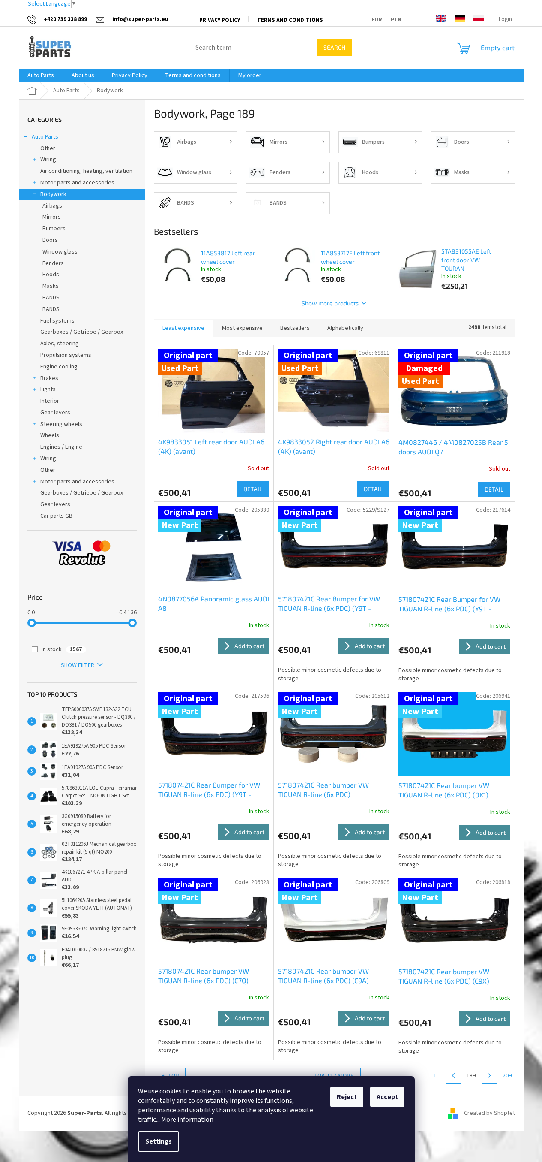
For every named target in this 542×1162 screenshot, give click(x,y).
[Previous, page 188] (453, 1076)
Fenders (53, 263)
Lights (48, 389)
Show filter (77, 665)
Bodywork (53, 194)
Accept (387, 1097)
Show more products (330, 303)
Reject (347, 1097)
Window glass (60, 251)
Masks (50, 286)
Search (334, 47)
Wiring (48, 159)
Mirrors (51, 217)
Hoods (50, 274)
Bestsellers (295, 328)
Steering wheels (61, 424)
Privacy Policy (219, 20)
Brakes (49, 378)
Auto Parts (45, 137)
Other (47, 148)
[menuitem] (41, 75)
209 (507, 1075)
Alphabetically (345, 328)
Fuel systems (57, 321)
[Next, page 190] (489, 1076)
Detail (252, 488)
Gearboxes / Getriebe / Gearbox (81, 332)
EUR (376, 19)
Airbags (52, 206)
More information (187, 1119)
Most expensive (242, 328)
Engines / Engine (61, 447)
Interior (49, 401)
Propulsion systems (65, 355)
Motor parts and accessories (77, 182)
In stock (62, 649)
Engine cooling (59, 366)
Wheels (49, 435)
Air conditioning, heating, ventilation (86, 171)
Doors (50, 240)
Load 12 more (334, 1075)
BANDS (51, 297)
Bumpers (54, 228)
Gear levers (55, 412)
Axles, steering (59, 343)
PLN (396, 19)
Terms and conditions (290, 20)
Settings (158, 1141)
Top (173, 1075)
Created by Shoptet (489, 1113)
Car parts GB (56, 516)
